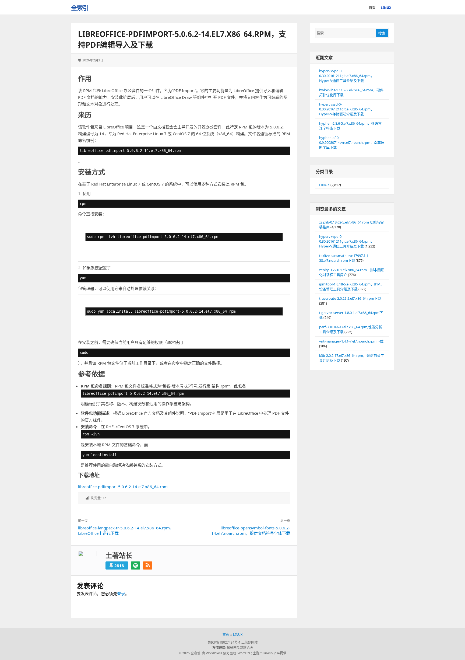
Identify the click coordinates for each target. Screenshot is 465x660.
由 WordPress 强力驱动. (219, 653)
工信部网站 (249, 642)
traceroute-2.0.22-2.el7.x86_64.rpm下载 (350, 298)
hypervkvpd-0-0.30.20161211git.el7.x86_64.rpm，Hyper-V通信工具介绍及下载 (346, 75)
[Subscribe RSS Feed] (147, 565)
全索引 (80, 8)
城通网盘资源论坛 (240, 647)
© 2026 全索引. (190, 653)
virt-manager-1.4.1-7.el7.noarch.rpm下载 (351, 341)
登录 (121, 593)
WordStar (244, 653)
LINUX (324, 184)
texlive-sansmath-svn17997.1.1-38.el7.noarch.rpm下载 (344, 258)
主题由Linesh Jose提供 (269, 653)
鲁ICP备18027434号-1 (224, 642)
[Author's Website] (135, 565)
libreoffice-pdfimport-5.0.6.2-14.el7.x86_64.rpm (123, 486)
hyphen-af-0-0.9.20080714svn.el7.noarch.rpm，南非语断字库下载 (351, 142)
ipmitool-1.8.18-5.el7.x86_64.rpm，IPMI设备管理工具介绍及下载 (350, 286)
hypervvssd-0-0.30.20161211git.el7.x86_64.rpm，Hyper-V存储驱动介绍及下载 (346, 109)
